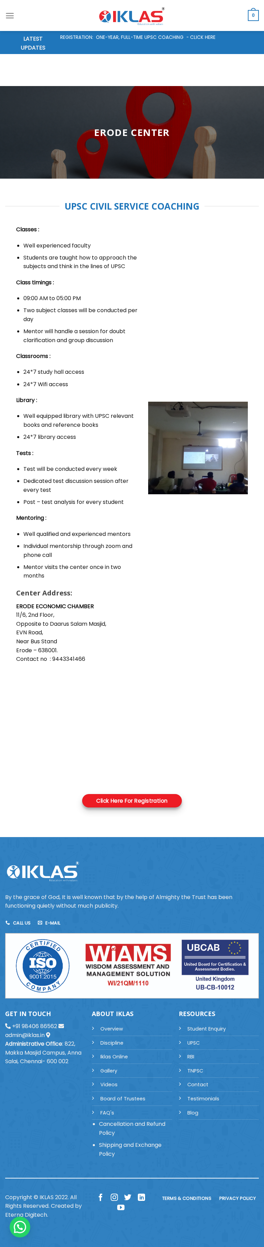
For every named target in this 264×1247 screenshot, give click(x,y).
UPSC (193, 1042)
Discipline (111, 1042)
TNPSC (195, 1070)
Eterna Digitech (26, 1215)
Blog (192, 1112)
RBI (190, 1056)
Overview (111, 1028)
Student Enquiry (206, 1028)
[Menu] (9, 16)
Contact (197, 1084)
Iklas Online (114, 1056)
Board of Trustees (122, 1098)
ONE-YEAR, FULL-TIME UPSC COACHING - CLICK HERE (156, 37)
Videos (109, 1084)
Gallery (108, 1070)
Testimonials (203, 1098)
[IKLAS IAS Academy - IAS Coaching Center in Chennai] (132, 16)
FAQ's (107, 1112)
